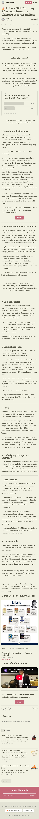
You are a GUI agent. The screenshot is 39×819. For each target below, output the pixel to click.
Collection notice (32, 806)
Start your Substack (15, 811)
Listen (35, 19)
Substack (10, 815)
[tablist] (6, 730)
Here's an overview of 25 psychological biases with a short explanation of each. (13, 756)
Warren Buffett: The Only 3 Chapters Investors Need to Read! (14, 736)
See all (5, 781)
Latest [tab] (8, 730)
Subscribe (28, 2)
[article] (19, 740)
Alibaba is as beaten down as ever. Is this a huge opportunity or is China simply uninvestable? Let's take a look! (14, 771)
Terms (24, 806)
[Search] (36, 730)
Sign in (35, 2)
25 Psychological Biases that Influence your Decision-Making (14, 752)
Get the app (28, 811)
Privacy (19, 806)
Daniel (8, 18)
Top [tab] (4, 730)
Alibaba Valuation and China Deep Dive (15, 767)
